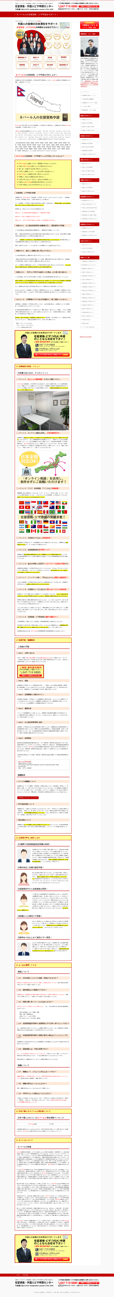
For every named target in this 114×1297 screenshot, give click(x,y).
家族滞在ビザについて (88, 228)
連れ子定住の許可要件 (88, 147)
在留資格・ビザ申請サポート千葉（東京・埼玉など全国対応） (55, 1292)
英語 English (85, 323)
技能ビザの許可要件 (87, 187)
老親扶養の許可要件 (87, 150)
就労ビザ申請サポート (88, 272)
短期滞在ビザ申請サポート (89, 301)
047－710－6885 (30, 657)
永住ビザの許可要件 (87, 248)
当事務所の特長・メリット (89, 95)
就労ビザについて (86, 163)
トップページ (85, 92)
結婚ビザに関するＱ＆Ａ (88, 130)
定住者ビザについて (87, 139)
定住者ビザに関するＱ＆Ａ (89, 154)
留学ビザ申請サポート (88, 316)
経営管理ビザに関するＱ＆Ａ (89, 218)
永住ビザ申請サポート (88, 279)
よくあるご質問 (86, 106)
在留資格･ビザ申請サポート (89, 261)
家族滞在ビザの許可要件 (88, 231)
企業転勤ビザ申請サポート (89, 287)
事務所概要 (25, 1275)
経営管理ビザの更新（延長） (89, 215)
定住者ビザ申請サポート (88, 305)
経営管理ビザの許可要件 (88, 211)
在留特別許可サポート (88, 312)
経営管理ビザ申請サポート (89, 276)
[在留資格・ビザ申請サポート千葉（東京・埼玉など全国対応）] (34, 9)
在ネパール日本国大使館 (24, 761)
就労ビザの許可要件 (87, 167)
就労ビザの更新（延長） (88, 171)
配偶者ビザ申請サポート (88, 268)
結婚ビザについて (86, 119)
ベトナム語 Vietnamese (88, 327)
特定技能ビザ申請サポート (89, 283)
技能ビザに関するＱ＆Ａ (88, 191)
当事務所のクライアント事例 (89, 102)
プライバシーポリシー (37, 1275)
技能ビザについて (86, 184)
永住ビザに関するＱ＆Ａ (88, 252)
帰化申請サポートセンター (89, 265)
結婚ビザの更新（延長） (88, 126)
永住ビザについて (86, 244)
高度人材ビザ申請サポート (89, 290)
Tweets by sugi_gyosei (85, 336)
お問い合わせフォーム (45, 657)
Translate (39, 21)
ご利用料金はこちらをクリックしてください (28, 797)
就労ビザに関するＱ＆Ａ (88, 174)
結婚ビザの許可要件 (87, 123)
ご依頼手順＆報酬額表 (88, 99)
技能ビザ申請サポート (88, 294)
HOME (18, 1275)
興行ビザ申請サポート (88, 308)
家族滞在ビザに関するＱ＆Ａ (89, 235)
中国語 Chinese (86, 319)
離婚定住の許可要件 (87, 143)
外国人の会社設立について (89, 204)
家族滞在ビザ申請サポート (89, 297)
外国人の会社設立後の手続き (89, 207)
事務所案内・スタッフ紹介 (89, 110)
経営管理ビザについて (88, 200)
